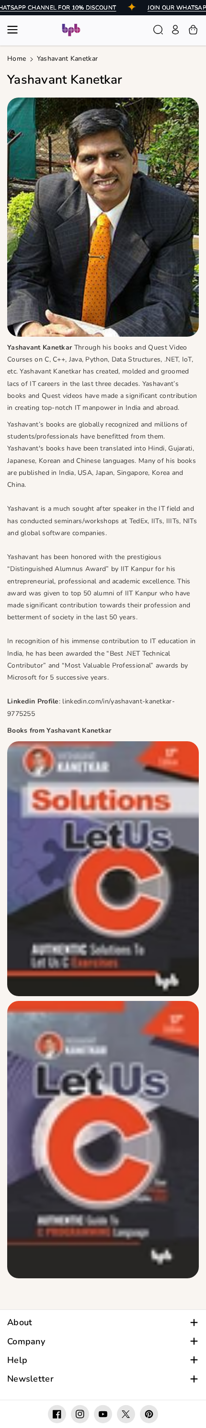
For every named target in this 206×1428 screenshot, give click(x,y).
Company (26, 1341)
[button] (15, 30)
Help (17, 1360)
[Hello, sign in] (175, 30)
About (20, 1322)
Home (16, 58)
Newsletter (30, 1378)
